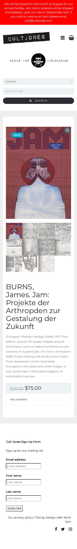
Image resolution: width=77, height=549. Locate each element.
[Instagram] (70, 529)
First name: (14, 475)
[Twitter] (63, 529)
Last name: (13, 491)
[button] (67, 130)
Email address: (16, 459)
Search (40, 100)
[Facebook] (56, 529)
